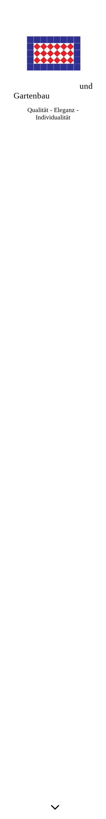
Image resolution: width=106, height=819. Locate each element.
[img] (53, 409)
